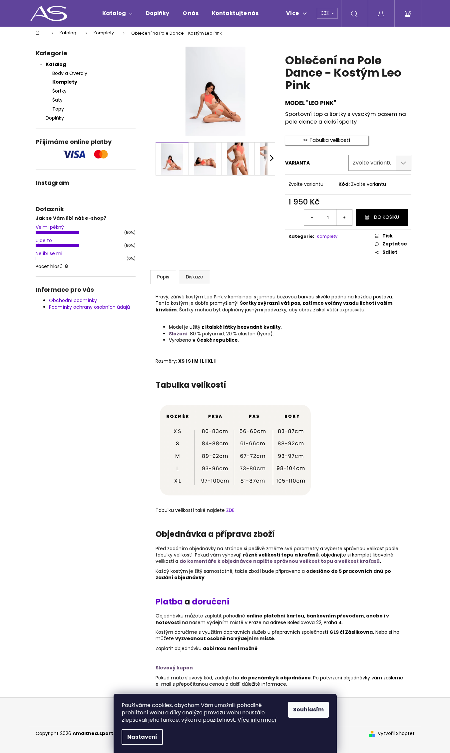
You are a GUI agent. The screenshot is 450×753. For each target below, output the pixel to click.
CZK (325, 13)
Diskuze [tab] (194, 276)
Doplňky (55, 118)
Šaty (57, 100)
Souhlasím (308, 709)
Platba (170, 601)
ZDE (230, 510)
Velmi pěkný (50, 227)
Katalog (56, 64)
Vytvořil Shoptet (396, 733)
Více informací (256, 720)
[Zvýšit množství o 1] (344, 217)
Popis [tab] (163, 276)
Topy (58, 109)
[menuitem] (117, 13)
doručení (210, 601)
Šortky (59, 91)
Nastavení (142, 737)
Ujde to (44, 240)
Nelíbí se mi (49, 253)
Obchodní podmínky (73, 300)
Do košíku (386, 217)
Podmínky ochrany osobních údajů (89, 307)
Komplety (64, 82)
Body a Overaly (69, 73)
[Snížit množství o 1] (312, 217)
